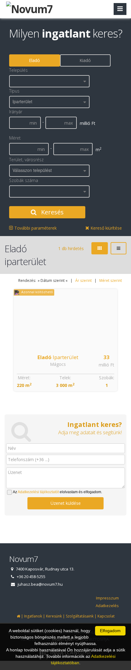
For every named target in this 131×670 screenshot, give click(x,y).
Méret (15, 138)
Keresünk (54, 616)
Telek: (65, 378)
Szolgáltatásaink (80, 616)
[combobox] (49, 81)
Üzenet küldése (66, 503)
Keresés (52, 212)
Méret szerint (110, 280)
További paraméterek (35, 228)
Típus (14, 91)
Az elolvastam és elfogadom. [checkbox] (57, 492)
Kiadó (85, 60)
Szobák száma (23, 180)
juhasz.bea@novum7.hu (40, 584)
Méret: (24, 378)
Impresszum (107, 598)
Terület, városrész (26, 159)
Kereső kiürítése (105, 228)
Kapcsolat (106, 616)
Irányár (15, 112)
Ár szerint (83, 280)
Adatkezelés (107, 605)
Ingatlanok (33, 616)
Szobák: (106, 378)
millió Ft (106, 365)
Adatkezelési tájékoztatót (38, 492)
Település (18, 70)
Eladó (34, 60)
